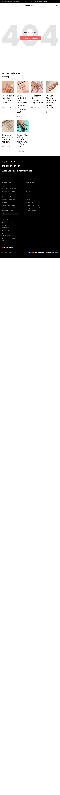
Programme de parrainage (10, 208)
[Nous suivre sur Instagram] (7, 166)
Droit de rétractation (8, 194)
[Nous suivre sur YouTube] (15, 166)
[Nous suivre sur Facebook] (3, 166)
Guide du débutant (31, 202)
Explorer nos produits (30, 38)
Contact (28, 200)
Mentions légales (7, 197)
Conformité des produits (9, 188)
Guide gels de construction (33, 208)
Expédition (28, 191)
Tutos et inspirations (31, 211)
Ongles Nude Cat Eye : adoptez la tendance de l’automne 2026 (22, 104)
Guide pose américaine (32, 205)
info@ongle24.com (7, 236)
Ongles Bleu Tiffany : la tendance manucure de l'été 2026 (22, 141)
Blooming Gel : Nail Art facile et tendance (8, 138)
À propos (5, 186)
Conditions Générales (8, 191)
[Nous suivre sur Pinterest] (11, 166)
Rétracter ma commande (10, 214)
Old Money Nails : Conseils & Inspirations (37, 99)
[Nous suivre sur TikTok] (19, 166)
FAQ (27, 188)
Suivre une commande (32, 194)
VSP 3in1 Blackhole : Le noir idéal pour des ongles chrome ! (51, 102)
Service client (29, 186)
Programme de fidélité (8, 205)
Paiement (28, 197)
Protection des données (9, 200)
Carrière (4, 202)
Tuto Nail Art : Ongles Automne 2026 (8, 99)
